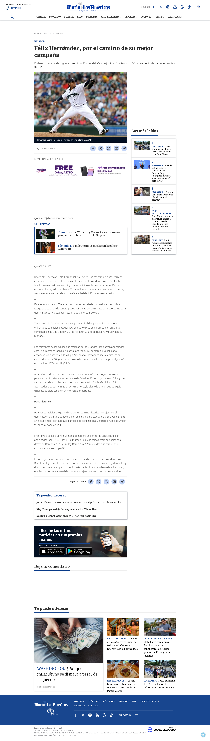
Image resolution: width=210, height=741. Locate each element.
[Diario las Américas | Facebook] (153, 7)
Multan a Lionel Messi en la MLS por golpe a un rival (66, 516)
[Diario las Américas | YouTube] (175, 7)
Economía (91, 17)
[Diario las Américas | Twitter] (161, 7)
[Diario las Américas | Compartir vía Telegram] (124, 148)
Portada (41, 17)
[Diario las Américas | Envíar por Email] (116, 148)
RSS (136, 715)
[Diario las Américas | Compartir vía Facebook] (93, 148)
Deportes (130, 17)
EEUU (80, 17)
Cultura (146, 17)
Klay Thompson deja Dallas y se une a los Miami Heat (67, 509)
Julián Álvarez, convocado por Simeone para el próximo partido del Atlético (79, 502)
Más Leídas (109, 702)
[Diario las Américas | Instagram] (168, 7)
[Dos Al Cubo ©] (162, 732)
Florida (69, 17)
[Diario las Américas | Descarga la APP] (52, 551)
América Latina (110, 17)
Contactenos (125, 715)
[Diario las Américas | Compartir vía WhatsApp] (108, 148)
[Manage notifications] (203, 734)
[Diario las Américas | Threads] (182, 7)
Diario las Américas (43, 34)
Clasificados (175, 17)
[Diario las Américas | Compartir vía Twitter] (101, 148)
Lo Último (55, 17)
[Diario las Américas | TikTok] (189, 7)
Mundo (160, 17)
